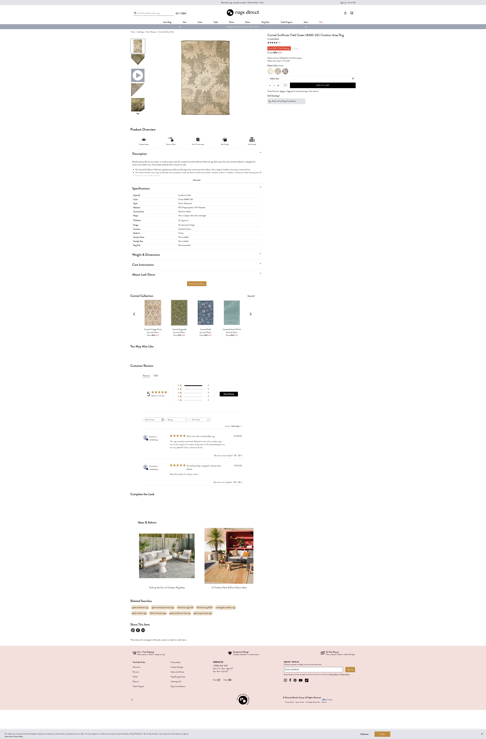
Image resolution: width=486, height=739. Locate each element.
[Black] (285, 71)
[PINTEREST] (295, 680)
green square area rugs (203, 613)
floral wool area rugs (158, 613)
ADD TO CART (322, 85)
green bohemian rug (140, 607)
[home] (243, 15)
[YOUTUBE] (300, 680)
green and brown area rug (180, 613)
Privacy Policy (333, 674)
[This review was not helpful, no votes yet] (239, 455)
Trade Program (286, 22)
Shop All (251, 295)
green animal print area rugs (163, 607)
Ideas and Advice (177, 671)
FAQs (135, 676)
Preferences (364, 734)
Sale (321, 22)
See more (196, 179)
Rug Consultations (178, 686)
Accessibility (175, 662)
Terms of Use (345, 674)
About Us (136, 667)
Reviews (136, 671)
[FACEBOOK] (290, 680)
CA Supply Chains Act (312, 702)
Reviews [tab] (146, 375)
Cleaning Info (176, 681)
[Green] (278, 71)
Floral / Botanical (151, 32)
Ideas (306, 22)
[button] (352, 13)
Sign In (290, 91)
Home (133, 32)
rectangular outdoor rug (225, 607)
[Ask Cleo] (181, 13)
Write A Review (229, 394)
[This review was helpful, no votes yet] (234, 482)
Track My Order (139, 662)
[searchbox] (151, 420)
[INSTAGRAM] (285, 680)
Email (226, 679)
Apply (282, 91)
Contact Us (218, 662)
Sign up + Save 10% (348, 2)
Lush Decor (274, 38)
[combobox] (177, 419)
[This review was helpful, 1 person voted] (235, 455)
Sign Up (350, 669)
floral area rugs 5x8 (185, 607)
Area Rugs (167, 22)
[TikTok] (307, 680)
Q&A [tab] (155, 375)
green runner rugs (139, 613)
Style (216, 22)
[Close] (482, 734)
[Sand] (270, 71)
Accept (382, 734)
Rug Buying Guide (178, 676)
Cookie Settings (177, 667)
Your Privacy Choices (326, 701)
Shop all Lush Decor (197, 283)
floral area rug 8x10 (204, 607)
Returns (136, 681)
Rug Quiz (265, 22)
